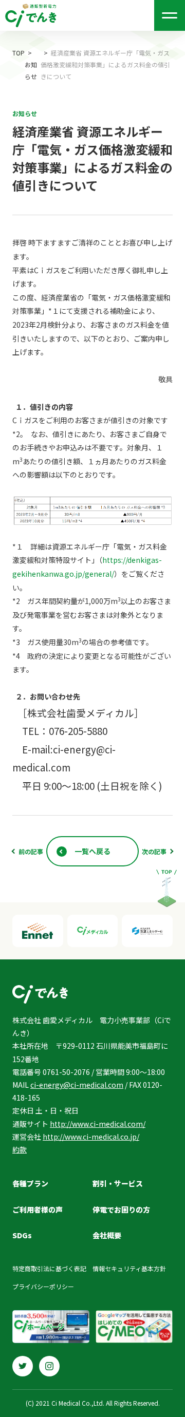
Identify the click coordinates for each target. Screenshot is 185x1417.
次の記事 (154, 851)
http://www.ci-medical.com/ (97, 1124)
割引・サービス (117, 1183)
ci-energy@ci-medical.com (76, 1085)
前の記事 (30, 851)
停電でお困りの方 (121, 1209)
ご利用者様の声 (37, 1209)
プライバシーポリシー (43, 1286)
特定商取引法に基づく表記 (49, 1268)
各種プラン (30, 1183)
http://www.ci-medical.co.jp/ (91, 1136)
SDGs (22, 1235)
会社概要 (106, 1235)
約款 (19, 1149)
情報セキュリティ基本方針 (129, 1268)
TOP (18, 52)
